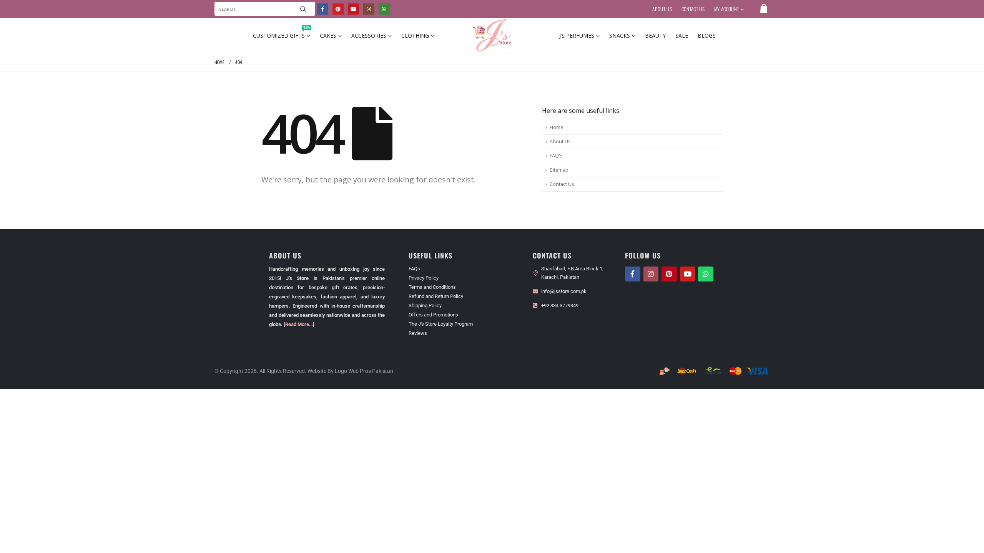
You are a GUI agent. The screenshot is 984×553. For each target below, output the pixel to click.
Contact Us (693, 9)
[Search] (303, 9)
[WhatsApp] (384, 9)
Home (556, 127)
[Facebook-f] (632, 274)
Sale (681, 35)
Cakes (328, 35)
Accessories (368, 35)
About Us (662, 9)
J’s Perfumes (576, 35)
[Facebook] (322, 9)
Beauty (655, 35)
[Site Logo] (492, 35)
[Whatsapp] (705, 274)
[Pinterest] (338, 9)
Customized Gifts (281, 33)
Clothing (415, 35)
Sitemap (559, 170)
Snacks (619, 35)
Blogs (707, 35)
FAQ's (556, 155)
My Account (726, 9)
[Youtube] (353, 9)
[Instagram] (368, 9)
